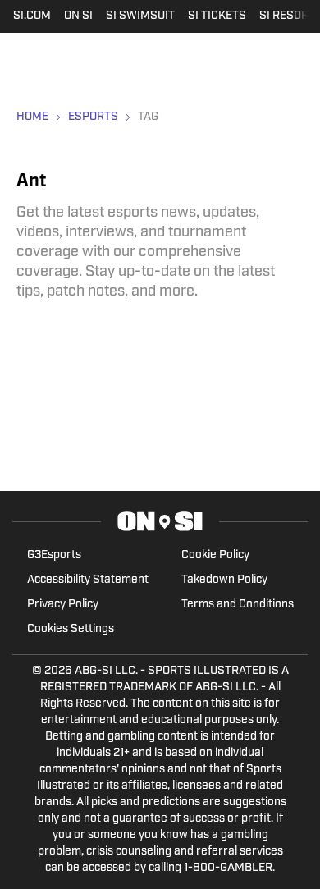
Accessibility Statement (88, 580)
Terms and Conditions (237, 604)
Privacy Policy (62, 604)
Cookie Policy (215, 555)
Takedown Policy (224, 580)
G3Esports (54, 555)
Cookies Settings (70, 629)
